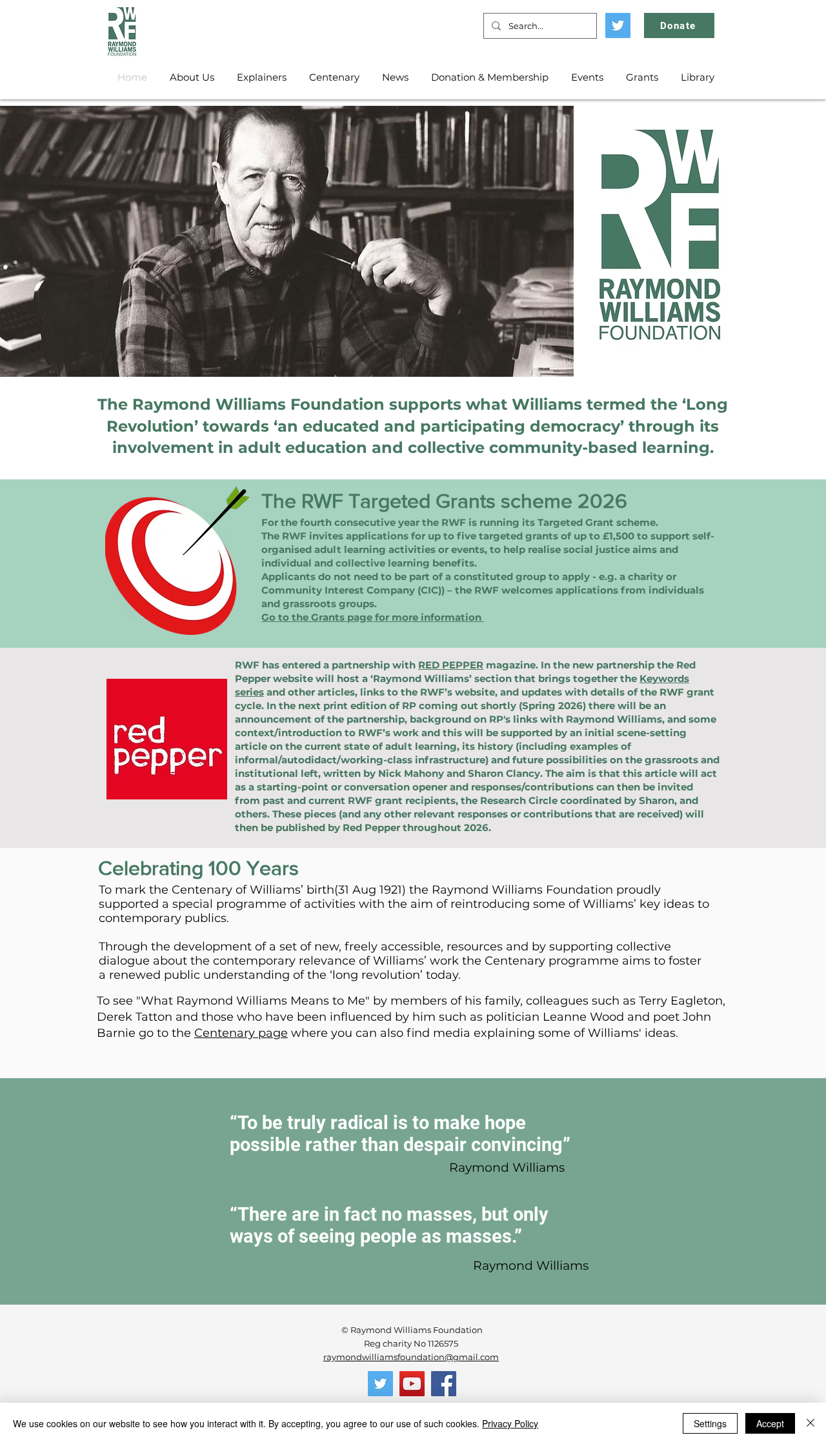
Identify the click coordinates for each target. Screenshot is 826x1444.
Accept (770, 1423)
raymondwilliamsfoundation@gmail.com (411, 1357)
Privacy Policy (510, 1423)
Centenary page (241, 1033)
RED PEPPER (450, 665)
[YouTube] (412, 1383)
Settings (710, 1423)
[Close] (810, 1423)
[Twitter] (617, 25)
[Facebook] (443, 1383)
